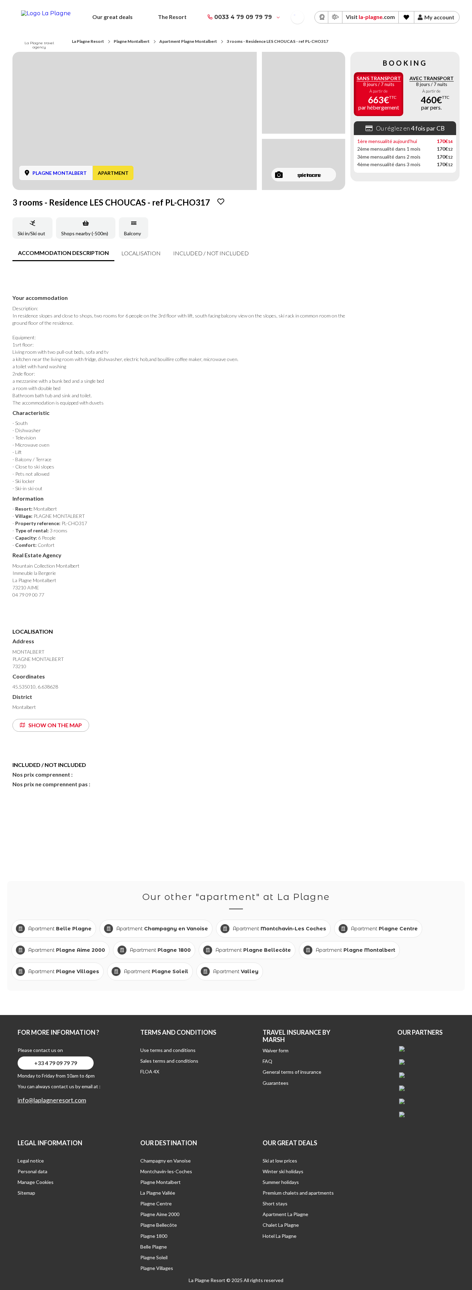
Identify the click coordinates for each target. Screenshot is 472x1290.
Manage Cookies (36, 1182)
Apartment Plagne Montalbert (188, 41)
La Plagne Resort (88, 41)
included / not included (211, 253)
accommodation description (63, 252)
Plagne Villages (156, 1268)
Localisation (141, 253)
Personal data (32, 1171)
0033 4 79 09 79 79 (243, 17)
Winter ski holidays (283, 1171)
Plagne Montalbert (132, 41)
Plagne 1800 (153, 1236)
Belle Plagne (153, 1247)
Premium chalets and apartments (298, 1193)
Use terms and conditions (168, 1050)
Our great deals (112, 16)
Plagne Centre (156, 1203)
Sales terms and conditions (169, 1061)
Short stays (275, 1203)
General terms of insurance (292, 1072)
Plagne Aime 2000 (159, 1214)
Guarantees (276, 1083)
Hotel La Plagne (279, 1236)
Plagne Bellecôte (158, 1225)
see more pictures (309, 174)
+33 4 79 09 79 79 (55, 1063)
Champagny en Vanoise (165, 1161)
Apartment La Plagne (285, 1214)
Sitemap (26, 1193)
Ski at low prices (280, 1161)
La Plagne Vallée (157, 1193)
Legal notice (31, 1161)
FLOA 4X (149, 1071)
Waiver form (276, 1050)
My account (439, 17)
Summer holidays (281, 1182)
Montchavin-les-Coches (166, 1171)
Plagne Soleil (154, 1257)
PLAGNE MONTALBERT (59, 173)
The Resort (172, 16)
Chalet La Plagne (281, 1225)
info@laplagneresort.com (52, 1100)
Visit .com (370, 16)
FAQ (267, 1061)
